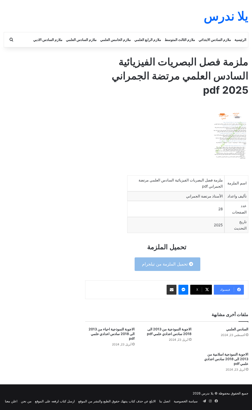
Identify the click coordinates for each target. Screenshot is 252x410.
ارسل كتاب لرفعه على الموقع (55, 401)
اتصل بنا (164, 401)
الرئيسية (240, 39)
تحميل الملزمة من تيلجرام (165, 264)
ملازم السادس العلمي (81, 39)
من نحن (26, 401)
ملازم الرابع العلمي (147, 39)
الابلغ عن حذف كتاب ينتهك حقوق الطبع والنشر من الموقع (117, 401)
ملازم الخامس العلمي (115, 39)
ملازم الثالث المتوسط (180, 39)
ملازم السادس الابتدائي (215, 39)
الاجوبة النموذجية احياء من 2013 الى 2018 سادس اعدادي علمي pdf (112, 333)
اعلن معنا (11, 401)
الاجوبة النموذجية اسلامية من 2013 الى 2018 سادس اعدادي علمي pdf (226, 359)
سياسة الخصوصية (186, 401)
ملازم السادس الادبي (48, 39)
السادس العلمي (237, 329)
